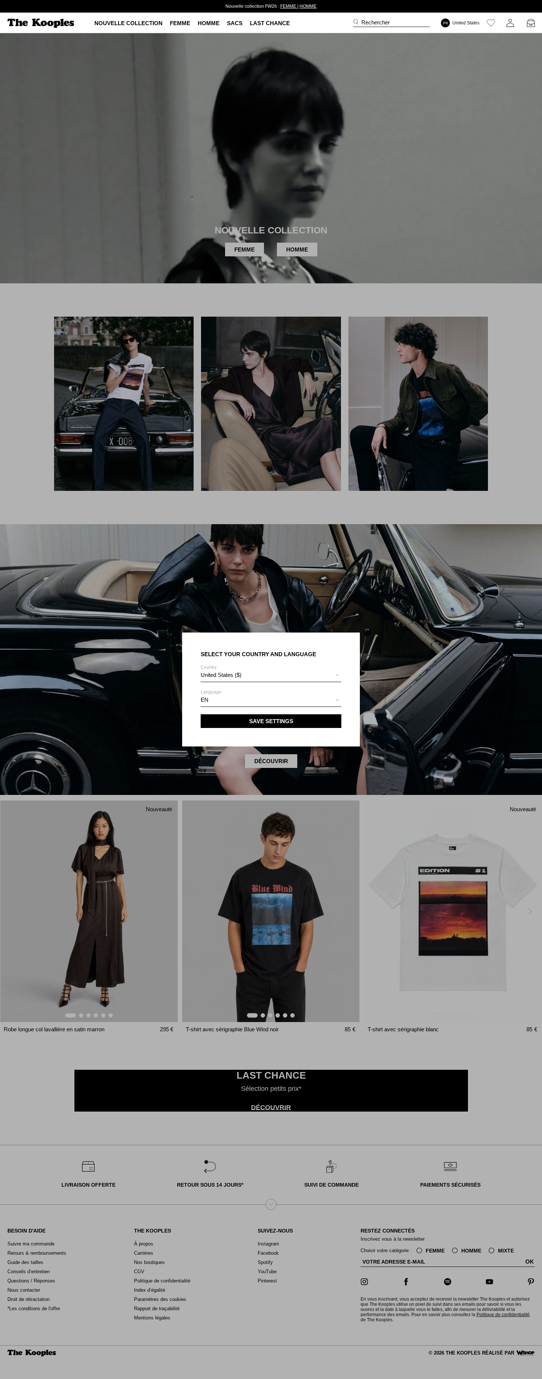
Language (211, 696)
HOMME (308, 6)
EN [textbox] (204, 700)
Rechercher (375, 22)
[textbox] (271, 675)
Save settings (271, 721)
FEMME (288, 6)
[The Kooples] (41, 23)
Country (221, 671)
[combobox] (271, 676)
